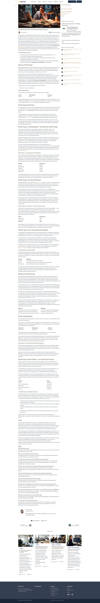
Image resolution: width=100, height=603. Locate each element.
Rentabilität (20, 47)
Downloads (63, 14)
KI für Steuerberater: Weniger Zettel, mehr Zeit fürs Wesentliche (72, 54)
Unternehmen (30, 102)
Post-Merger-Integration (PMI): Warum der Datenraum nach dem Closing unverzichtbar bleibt (41, 547)
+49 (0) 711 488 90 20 (67, 9)
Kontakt (62, 15)
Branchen (68, 12)
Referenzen (63, 12)
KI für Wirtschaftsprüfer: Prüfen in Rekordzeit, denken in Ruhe (72, 63)
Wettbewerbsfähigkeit (22, 247)
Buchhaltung (39, 182)
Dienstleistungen (23, 150)
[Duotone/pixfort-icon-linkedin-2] (72, 594)
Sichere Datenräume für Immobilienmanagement (70, 67)
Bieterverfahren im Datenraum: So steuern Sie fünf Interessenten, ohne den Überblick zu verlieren (58, 547)
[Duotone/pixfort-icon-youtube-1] (70, 594)
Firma (55, 54)
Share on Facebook (36, 520)
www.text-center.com (29, 511)
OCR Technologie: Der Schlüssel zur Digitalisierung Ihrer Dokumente (25, 551)
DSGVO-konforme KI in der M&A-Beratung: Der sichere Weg (72, 75)
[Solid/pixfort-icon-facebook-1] (68, 594)
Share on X (45, 520)
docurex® (66, 11)
